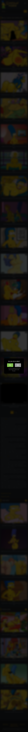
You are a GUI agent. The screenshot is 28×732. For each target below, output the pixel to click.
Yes (10, 365)
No (18, 365)
